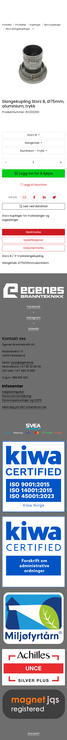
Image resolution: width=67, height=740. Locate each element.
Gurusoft (34, 734)
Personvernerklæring (16, 396)
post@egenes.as (22, 362)
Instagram (33, 318)
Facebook (33, 307)
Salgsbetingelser (13, 392)
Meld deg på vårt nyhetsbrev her (24, 407)
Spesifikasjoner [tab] (34, 240)
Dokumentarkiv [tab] (33, 248)
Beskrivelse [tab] (33, 232)
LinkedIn (33, 329)
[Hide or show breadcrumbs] (33, 29)
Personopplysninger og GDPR (22, 400)
